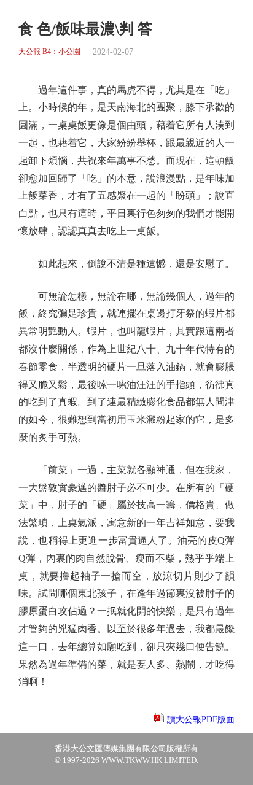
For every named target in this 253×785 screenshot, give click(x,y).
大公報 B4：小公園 (49, 52)
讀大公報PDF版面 (201, 719)
